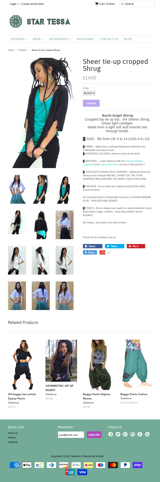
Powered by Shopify (93, 456)
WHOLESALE (85, 39)
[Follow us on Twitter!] (119, 435)
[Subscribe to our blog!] (148, 435)
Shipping (13, 442)
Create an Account (32, 3)
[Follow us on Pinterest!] (126, 435)
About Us (13, 433)
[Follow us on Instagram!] (133, 435)
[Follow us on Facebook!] (111, 435)
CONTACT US (109, 39)
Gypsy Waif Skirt (108, 164)
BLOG (128, 39)
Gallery (12, 437)
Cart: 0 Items (107, 3)
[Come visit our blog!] (140, 435)
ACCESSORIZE (59, 39)
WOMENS (18, 39)
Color (86, 88)
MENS (37, 39)
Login (13, 3)
